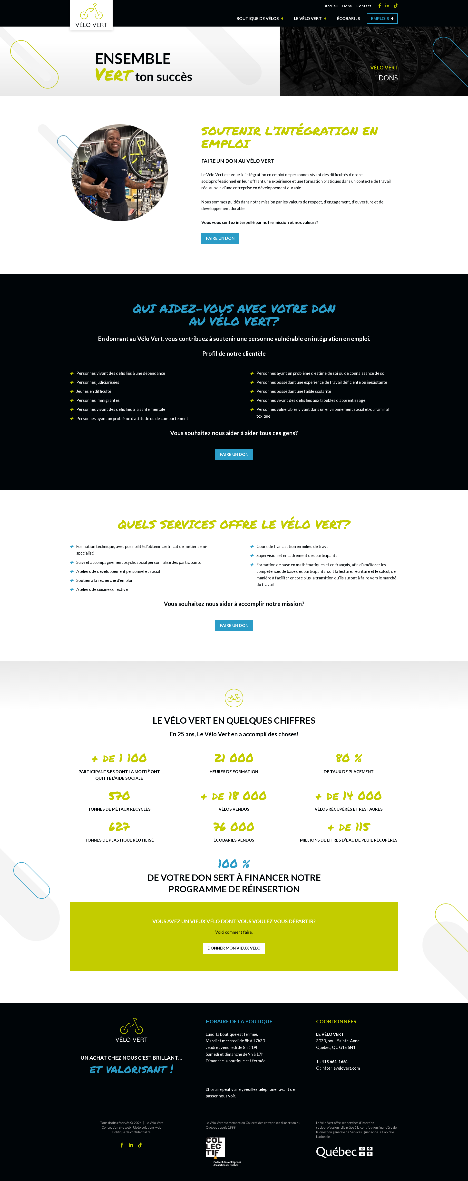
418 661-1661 (335, 1061)
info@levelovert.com (341, 1068)
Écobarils (348, 18)
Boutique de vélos (257, 18)
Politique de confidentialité (131, 1132)
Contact (363, 5)
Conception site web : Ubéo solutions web (131, 1127)
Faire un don (220, 238)
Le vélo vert (308, 18)
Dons (347, 5)
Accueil (331, 5)
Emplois (380, 18)
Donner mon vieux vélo (234, 948)
